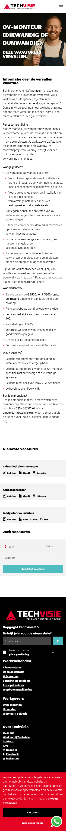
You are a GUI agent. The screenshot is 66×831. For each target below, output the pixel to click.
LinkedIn (11, 750)
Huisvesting (10, 676)
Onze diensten (12, 705)
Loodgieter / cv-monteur (18, 513)
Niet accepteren (32, 823)
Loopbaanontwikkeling (17, 689)
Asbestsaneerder (14, 490)
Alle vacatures (12, 667)
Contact (8, 741)
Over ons (8, 733)
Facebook (12, 754)
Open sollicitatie (13, 672)
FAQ (5, 745)
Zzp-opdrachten (13, 685)
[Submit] (58, 641)
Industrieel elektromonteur (20, 466)
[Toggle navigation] (61, 6)
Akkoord (32, 812)
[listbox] (53, 546)
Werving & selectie (15, 713)
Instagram (12, 758)
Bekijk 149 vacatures (33, 569)
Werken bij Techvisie (16, 737)
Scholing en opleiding (16, 681)
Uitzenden (9, 709)
